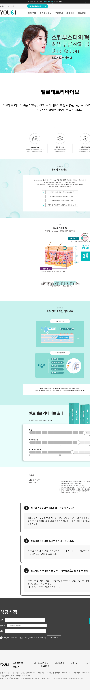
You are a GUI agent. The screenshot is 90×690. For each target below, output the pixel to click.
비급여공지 (45, 666)
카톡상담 (82, 13)
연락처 (2, 625)
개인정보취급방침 (41, 663)
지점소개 (70, 13)
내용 (2, 631)
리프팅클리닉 (45, 13)
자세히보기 (54, 637)
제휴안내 (74, 663)
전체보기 (32, 13)
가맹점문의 (59, 663)
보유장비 (59, 13)
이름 (2, 619)
